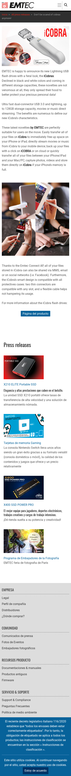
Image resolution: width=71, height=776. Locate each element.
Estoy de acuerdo (36, 770)
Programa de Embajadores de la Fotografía (31, 558)
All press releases (20, 14)
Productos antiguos (14, 674)
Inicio (4, 14)
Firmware (8, 680)
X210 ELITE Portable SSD (20, 384)
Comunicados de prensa (17, 636)
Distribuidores (11, 610)
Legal (5, 598)
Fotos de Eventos (13, 642)
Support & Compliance (16, 700)
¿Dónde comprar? (13, 616)
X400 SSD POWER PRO (19, 505)
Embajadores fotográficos (18, 648)
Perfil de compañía (14, 604)
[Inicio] (18, 5)
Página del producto (35, 313)
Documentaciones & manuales (21, 668)
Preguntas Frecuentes (16, 706)
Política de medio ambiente (19, 712)
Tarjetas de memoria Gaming (22, 443)
